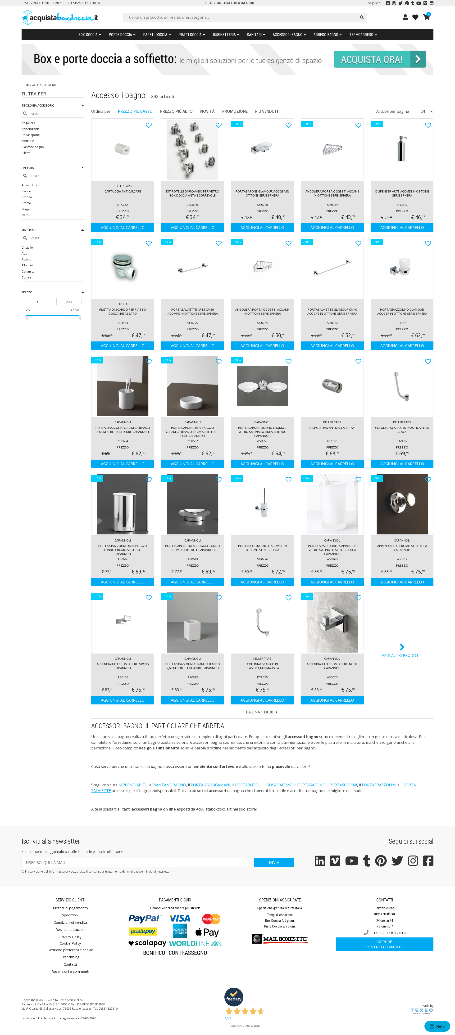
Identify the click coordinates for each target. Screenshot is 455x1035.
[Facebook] (388, 3)
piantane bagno (169, 785)
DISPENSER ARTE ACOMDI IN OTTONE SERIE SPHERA (402, 193)
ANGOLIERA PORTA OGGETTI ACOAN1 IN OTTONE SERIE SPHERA (332, 193)
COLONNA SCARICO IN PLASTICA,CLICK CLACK (402, 430)
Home (25, 85)
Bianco (26, 191)
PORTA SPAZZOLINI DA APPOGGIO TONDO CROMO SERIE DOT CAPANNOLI (122, 550)
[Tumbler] (412, 3)
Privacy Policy (70, 936)
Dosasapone (31, 135)
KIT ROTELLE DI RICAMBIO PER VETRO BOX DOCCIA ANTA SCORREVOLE (192, 193)
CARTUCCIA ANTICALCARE (123, 191)
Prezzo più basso (135, 111)
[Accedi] (405, 17)
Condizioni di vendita (70, 922)
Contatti (58, 3)
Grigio (26, 209)
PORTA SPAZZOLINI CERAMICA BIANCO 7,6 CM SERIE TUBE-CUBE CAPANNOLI (192, 666)
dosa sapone (279, 785)
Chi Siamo (75, 3)
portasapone (311, 785)
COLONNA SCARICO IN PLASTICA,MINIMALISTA (262, 666)
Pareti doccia (155, 34)
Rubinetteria (224, 34)
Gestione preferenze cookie (70, 949)
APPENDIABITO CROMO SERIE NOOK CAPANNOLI (332, 666)
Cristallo (27, 247)
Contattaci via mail (385, 944)
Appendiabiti (31, 129)
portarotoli (248, 785)
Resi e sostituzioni (70, 929)
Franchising (70, 956)
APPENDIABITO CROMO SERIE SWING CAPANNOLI (123, 666)
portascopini (343, 785)
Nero (25, 215)
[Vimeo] (425, 3)
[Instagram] (394, 3)
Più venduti (266, 111)
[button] (53, 106)
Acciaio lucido (31, 185)
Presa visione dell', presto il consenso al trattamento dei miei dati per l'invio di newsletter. (98, 871)
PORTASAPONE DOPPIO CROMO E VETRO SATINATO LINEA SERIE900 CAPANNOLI (262, 432)
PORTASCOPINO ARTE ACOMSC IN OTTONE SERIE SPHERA (262, 548)
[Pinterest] (407, 3)
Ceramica (28, 271)
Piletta (26, 153)
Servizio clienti (37, 3)
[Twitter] (400, 3)
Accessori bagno (287, 34)
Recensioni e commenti (70, 971)
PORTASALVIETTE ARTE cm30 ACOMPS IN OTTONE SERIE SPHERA (193, 311)
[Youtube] (418, 3)
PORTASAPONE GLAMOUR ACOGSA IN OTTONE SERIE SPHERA (262, 193)
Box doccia (88, 34)
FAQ (88, 3)
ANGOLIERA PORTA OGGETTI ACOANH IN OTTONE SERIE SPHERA (262, 311)
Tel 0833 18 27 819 (389, 933)
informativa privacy (62, 871)
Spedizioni (70, 915)
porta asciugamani (210, 785)
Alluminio (28, 265)
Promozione (235, 111)
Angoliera (28, 123)
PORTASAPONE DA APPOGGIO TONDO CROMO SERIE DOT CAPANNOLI (192, 548)
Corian (26, 277)
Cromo (26, 203)
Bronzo (27, 197)
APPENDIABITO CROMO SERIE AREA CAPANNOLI (402, 548)
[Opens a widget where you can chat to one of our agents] (437, 1027)
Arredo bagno (326, 34)
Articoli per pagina (393, 111)
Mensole (28, 141)
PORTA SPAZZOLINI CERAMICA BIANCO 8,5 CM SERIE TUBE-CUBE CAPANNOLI (123, 430)
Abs (24, 253)
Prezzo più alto (176, 111)
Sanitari (254, 34)
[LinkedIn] (431, 3)
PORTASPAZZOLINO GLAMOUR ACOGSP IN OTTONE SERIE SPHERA (402, 311)
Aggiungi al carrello (123, 227)
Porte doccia (120, 34)
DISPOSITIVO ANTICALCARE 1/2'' (332, 428)
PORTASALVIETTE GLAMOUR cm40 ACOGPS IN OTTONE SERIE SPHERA (332, 311)
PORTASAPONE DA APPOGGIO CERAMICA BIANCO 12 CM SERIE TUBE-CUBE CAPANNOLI (192, 432)
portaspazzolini (378, 785)
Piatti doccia (190, 34)
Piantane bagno (33, 147)
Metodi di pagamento (70, 907)
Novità (207, 111)
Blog (97, 3)
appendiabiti (133, 785)
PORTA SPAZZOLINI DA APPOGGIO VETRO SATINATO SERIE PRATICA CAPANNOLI (332, 550)
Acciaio (26, 259)
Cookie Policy (70, 943)
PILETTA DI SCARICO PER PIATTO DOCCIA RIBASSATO (122, 311)
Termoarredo (361, 34)
